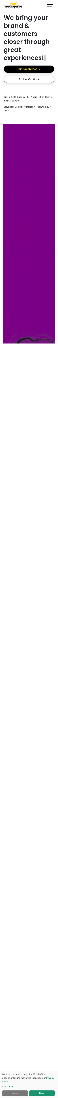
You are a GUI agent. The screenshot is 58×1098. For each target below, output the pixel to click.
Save (42, 1093)
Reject (15, 1093)
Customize (7, 1086)
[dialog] (29, 1084)
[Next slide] (47, 657)
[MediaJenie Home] (13, 5)
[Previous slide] (11, 657)
